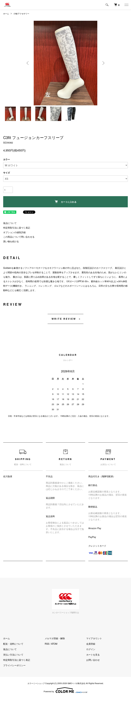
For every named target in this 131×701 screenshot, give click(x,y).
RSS (47, 643)
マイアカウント (94, 638)
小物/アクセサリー (21, 13)
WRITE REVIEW (64, 318)
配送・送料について (13, 643)
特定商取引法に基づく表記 (16, 227)
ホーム (6, 13)
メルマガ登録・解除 (55, 638)
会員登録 (90, 643)
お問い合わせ (93, 659)
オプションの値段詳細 (14, 232)
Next (103, 63)
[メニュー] (126, 5)
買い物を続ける (11, 241)
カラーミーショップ (36, 683)
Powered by (49, 691)
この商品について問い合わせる (19, 236)
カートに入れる (69, 201)
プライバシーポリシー (14, 665)
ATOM (54, 643)
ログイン (90, 649)
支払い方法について (13, 654)
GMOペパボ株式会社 (76, 683)
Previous (28, 63)
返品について (10, 223)
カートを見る (93, 654)
